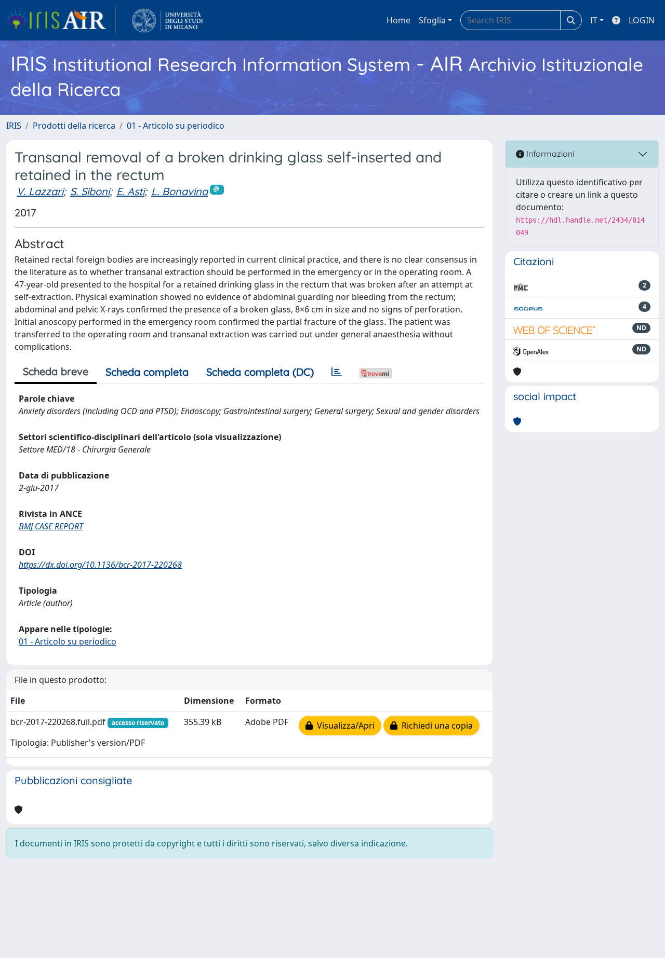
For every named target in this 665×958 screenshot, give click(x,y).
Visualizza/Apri (344, 725)
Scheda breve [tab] (55, 371)
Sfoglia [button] (432, 20)
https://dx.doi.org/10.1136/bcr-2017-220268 (100, 564)
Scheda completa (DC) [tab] (260, 371)
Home (398, 20)
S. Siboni (90, 191)
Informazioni (549, 153)
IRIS (13, 125)
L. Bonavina (179, 191)
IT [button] (593, 20)
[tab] (337, 372)
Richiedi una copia (435, 725)
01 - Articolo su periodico (175, 125)
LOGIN (642, 20)
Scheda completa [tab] (147, 371)
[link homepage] (60, 20)
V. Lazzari (40, 191)
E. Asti (130, 191)
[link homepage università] (167, 20)
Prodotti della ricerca (74, 125)
